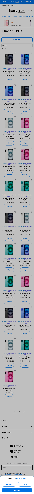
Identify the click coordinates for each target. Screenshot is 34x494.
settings (9, 484)
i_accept (17, 490)
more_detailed (21, 478)
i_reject (25, 484)
